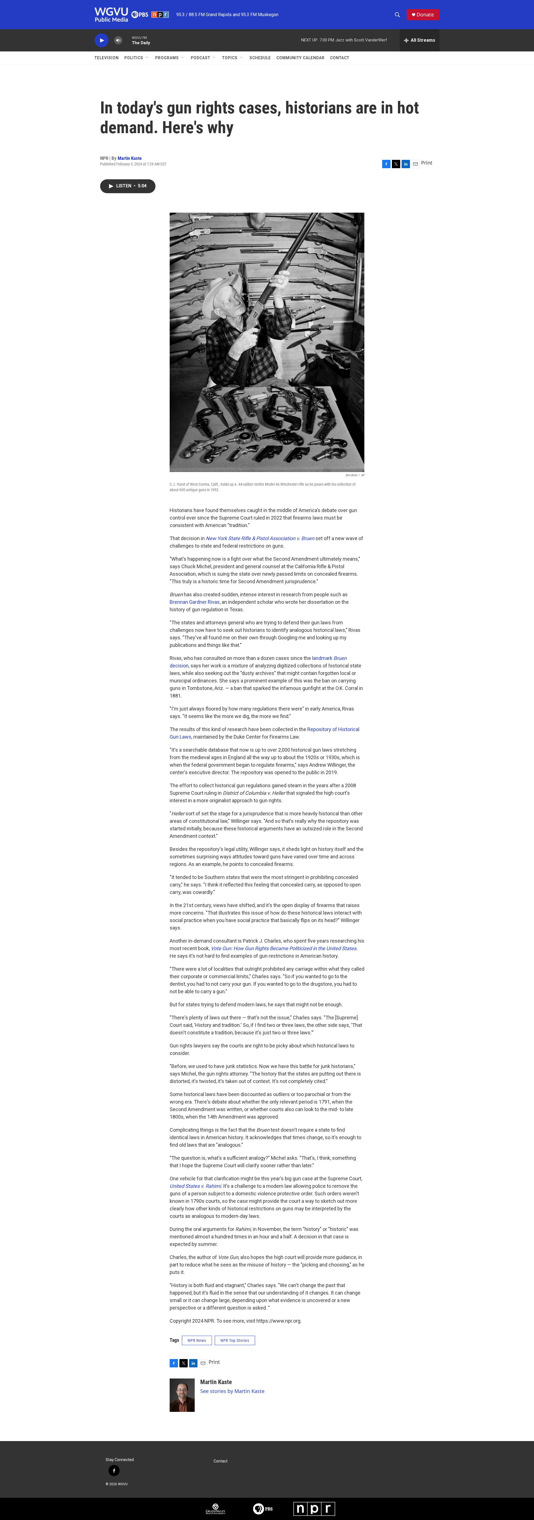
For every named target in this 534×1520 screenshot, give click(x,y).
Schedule (260, 58)
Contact (339, 58)
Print (426, 162)
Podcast (200, 58)
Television (107, 58)
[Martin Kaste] (182, 1395)
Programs (167, 58)
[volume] (118, 40)
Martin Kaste (130, 158)
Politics (133, 58)
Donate (425, 15)
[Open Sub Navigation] (147, 58)
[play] (101, 40)
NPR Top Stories (235, 1340)
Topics (230, 58)
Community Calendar (300, 58)
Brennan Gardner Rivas (195, 602)
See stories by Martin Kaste (232, 1391)
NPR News (197, 1340)
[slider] (127, 40)
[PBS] (263, 1508)
